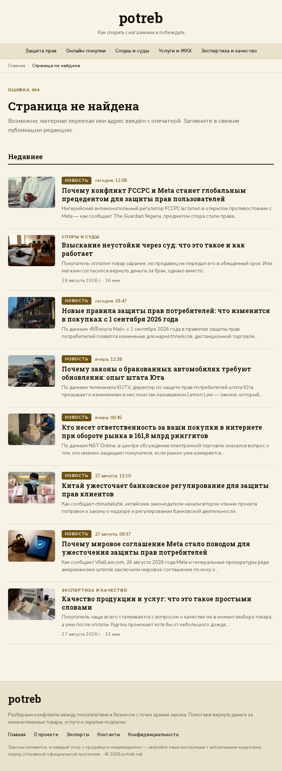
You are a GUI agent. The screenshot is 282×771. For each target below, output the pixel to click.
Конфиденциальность (153, 735)
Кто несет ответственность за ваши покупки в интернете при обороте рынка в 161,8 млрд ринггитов (162, 431)
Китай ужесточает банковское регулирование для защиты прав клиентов (165, 489)
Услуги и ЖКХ (175, 51)
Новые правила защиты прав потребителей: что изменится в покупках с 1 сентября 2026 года (166, 314)
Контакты (108, 735)
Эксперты (77, 735)
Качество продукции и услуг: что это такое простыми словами (157, 603)
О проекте (46, 735)
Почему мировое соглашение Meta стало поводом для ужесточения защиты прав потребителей (156, 548)
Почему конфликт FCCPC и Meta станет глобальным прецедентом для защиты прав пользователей (154, 194)
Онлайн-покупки (86, 51)
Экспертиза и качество (229, 51)
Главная (16, 65)
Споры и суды (132, 51)
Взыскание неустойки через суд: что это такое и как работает (153, 249)
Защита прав (41, 51)
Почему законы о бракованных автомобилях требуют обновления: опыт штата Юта (156, 373)
